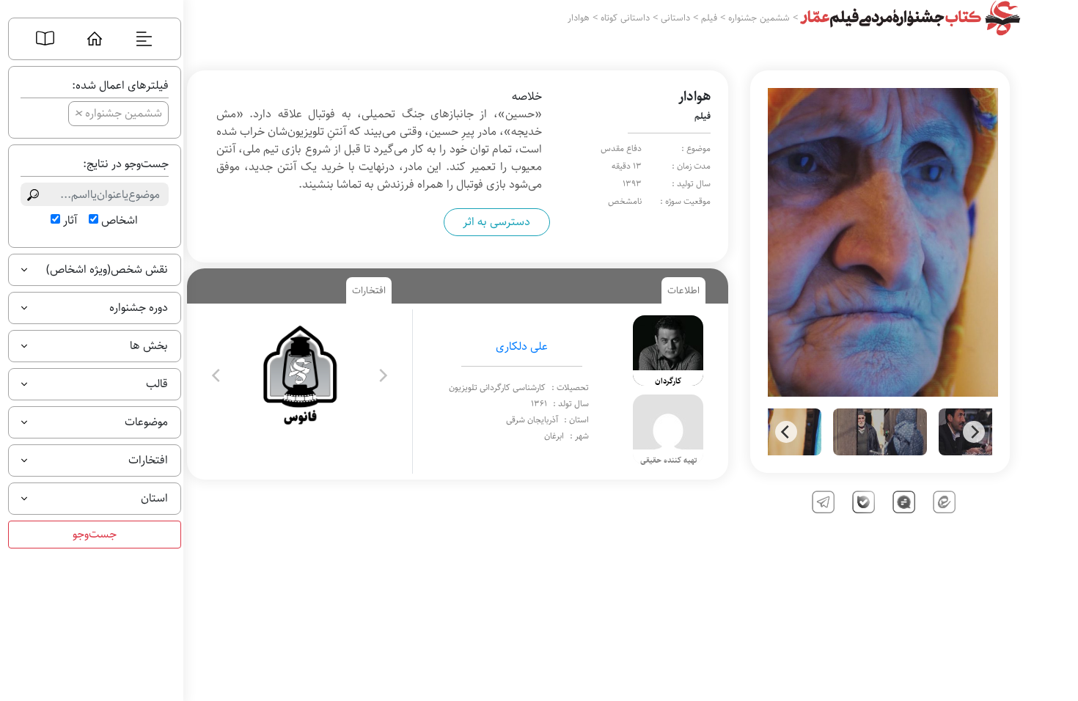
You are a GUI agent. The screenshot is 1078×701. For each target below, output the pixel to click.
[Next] (974, 432)
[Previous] (786, 432)
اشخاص (119, 221)
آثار (70, 221)
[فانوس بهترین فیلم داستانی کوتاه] (299, 375)
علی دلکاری (522, 346)
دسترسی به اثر (496, 222)
